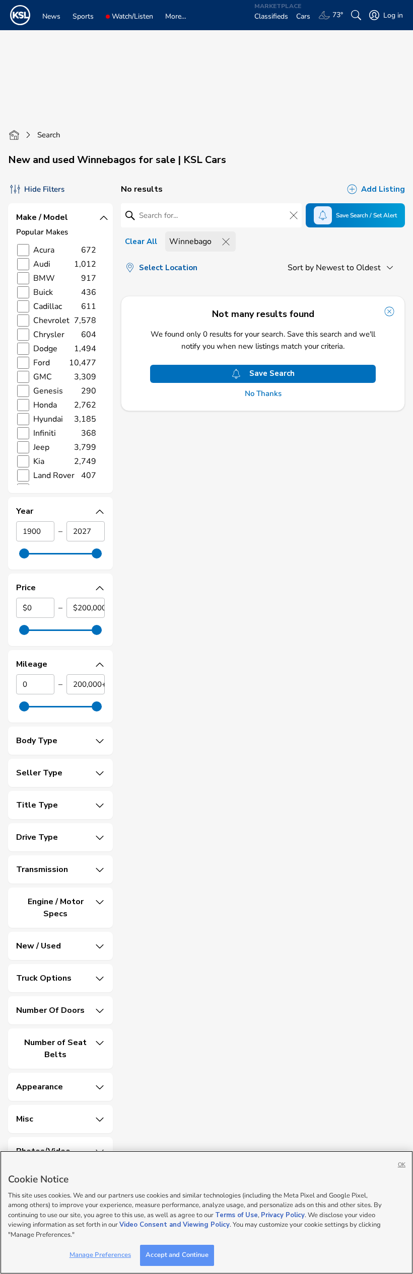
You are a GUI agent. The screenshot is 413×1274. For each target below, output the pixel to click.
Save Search (272, 373)
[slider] (24, 553)
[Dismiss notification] (389, 311)
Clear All (141, 241)
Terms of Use (236, 1215)
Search (48, 135)
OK (401, 1164)
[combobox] (342, 268)
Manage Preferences (100, 1254)
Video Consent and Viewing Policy (174, 1224)
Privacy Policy (283, 1215)
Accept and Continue (177, 1254)
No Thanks (263, 394)
